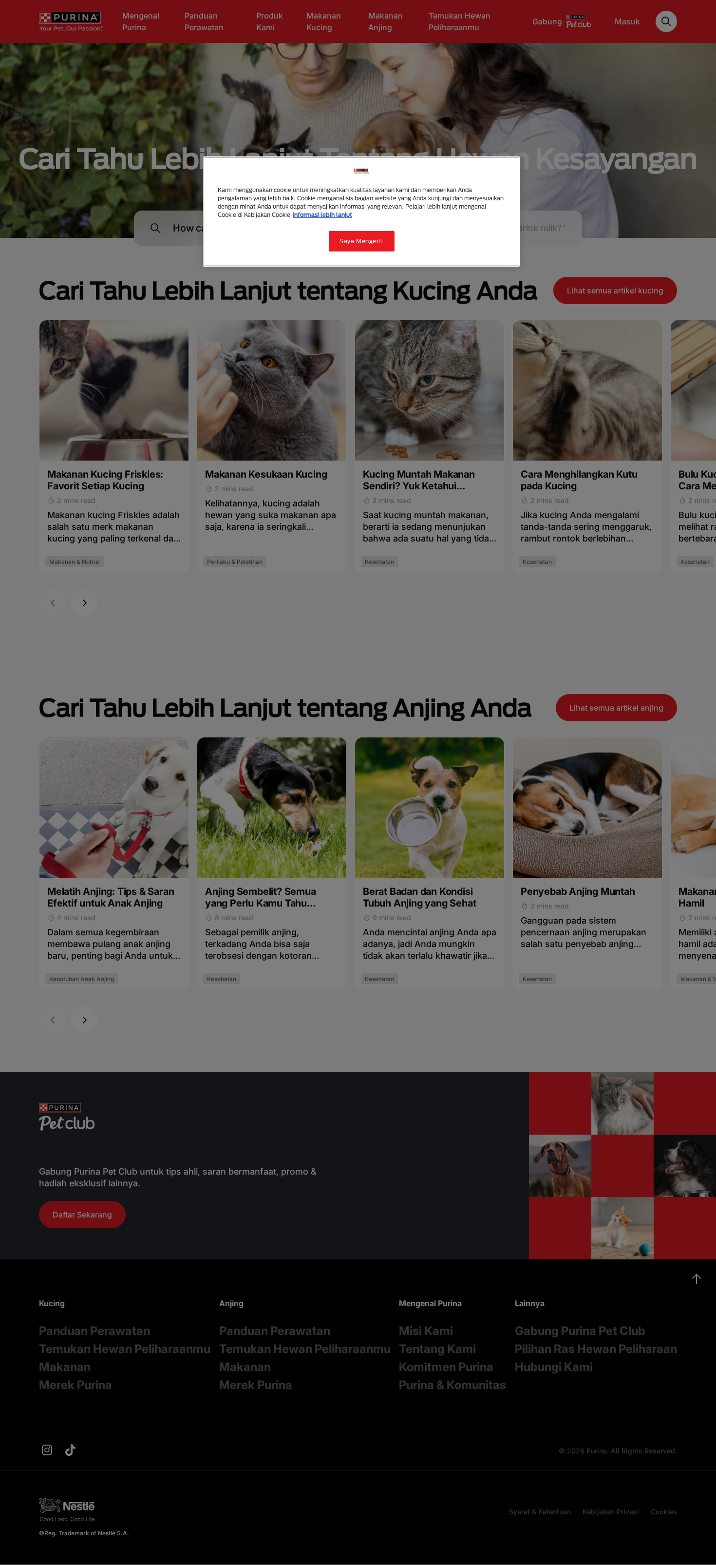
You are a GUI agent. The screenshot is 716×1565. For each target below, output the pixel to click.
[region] (361, 211)
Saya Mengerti (361, 241)
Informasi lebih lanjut (322, 215)
